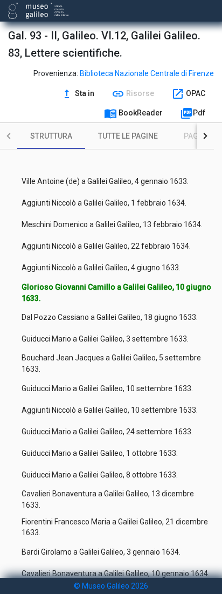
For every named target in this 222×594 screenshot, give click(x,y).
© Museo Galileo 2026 (111, 586)
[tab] (51, 136)
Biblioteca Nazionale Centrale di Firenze (147, 73)
